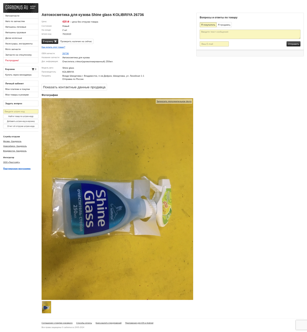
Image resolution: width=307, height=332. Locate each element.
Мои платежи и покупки (17, 89)
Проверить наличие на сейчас (76, 41)
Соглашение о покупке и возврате (57, 323)
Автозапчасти (12, 15)
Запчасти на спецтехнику (18, 54)
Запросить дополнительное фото (174, 101)
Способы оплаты (84, 323)
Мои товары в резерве (17, 94)
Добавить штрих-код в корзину (21, 121)
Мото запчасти (13, 49)
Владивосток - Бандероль (15, 151)
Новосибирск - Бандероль (15, 146)
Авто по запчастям (15, 21)
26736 (65, 53)
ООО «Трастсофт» (11, 162)
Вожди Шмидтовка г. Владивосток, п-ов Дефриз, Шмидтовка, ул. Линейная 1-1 (103, 76)
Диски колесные (13, 38)
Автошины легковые (15, 27)
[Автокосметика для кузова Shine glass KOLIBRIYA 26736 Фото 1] (46, 307)
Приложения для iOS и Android (139, 323)
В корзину (48, 41)
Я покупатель (208, 24)
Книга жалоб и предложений (109, 323)
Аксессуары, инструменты (19, 43)
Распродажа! (12, 60)
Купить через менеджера (18, 74)
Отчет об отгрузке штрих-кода (21, 126)
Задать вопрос (13, 103)
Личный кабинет (14, 83)
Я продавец (224, 24)
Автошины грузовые (15, 32)
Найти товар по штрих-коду (20, 116)
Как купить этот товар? (53, 47)
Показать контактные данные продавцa (74, 87)
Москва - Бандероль (12, 141)
